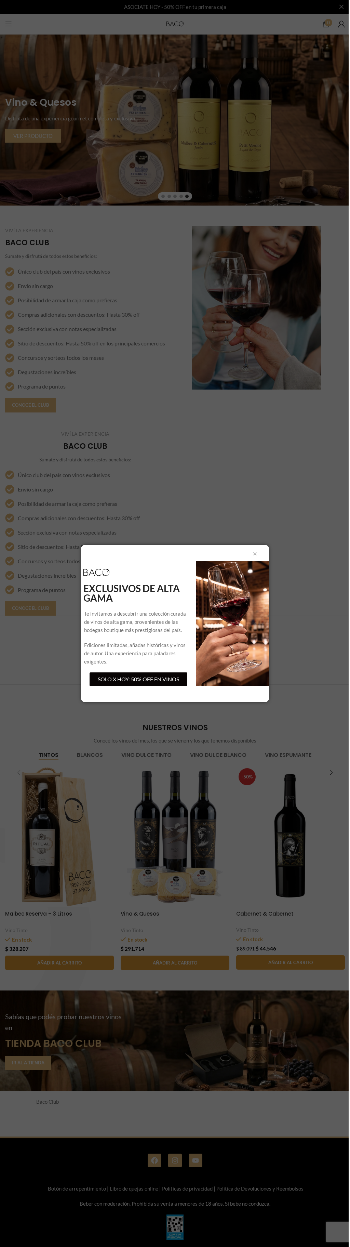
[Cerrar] (255, 554)
